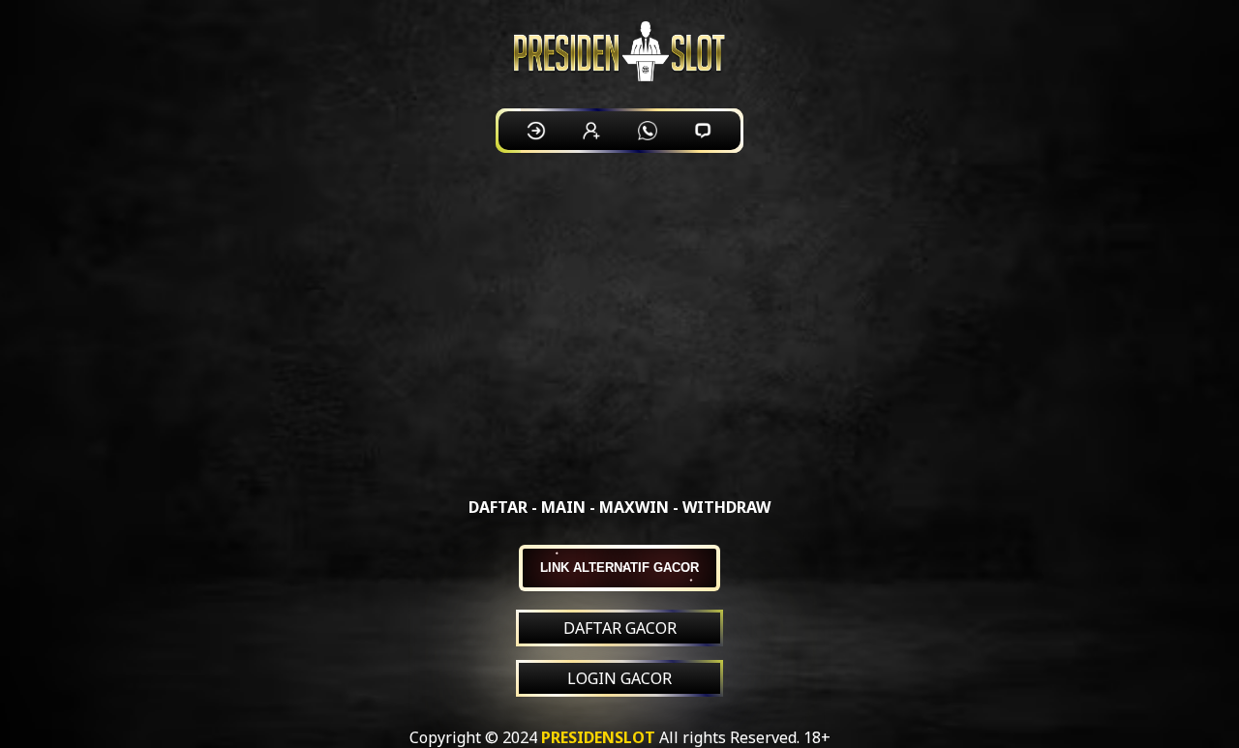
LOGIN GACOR (619, 678)
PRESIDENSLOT (598, 737)
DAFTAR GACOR (620, 628)
